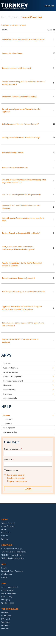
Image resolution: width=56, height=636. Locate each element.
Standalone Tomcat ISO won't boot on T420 (19, 96)
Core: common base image (11, 548)
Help (6, 406)
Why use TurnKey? (8, 523)
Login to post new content (13, 25)
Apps (6, 355)
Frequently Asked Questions (12, 571)
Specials (7, 363)
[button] (49, 5)
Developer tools (10, 398)
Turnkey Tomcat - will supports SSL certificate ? (21, 233)
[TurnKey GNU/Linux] (14, 8)
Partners (4, 535)
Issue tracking (9, 389)
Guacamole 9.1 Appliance (12, 53)
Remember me (12, 470)
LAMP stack (5, 619)
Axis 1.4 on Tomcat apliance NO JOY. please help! (21, 194)
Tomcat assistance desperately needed (18, 278)
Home (4, 17)
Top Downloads (9, 608)
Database (7, 394)
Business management (13, 381)
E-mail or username (13, 449)
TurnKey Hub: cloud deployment (13, 552)
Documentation (10, 432)
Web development (10, 368)
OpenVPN (5, 612)
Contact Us (5, 532)
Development (9, 428)
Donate (4, 577)
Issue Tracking (6, 596)
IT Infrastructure (10, 372)
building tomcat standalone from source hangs (21, 137)
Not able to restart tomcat (12, 152)
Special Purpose (7, 603)
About (4, 519)
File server (5, 625)
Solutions (6, 545)
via (19, 17)
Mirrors (4, 529)
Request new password (17, 481)
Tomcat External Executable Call (15, 167)
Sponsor (4, 539)
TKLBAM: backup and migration (13, 555)
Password (8, 459)
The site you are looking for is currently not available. (23, 291)
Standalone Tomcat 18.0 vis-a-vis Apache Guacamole (23, 39)
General (8, 423)
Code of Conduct (8, 526)
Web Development (8, 593)
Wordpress (5, 622)
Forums (12, 17)
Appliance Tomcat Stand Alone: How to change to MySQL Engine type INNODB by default (22, 307)
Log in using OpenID (15, 475)
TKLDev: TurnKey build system (12, 558)
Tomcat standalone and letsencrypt (16, 68)
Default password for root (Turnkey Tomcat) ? (20, 124)
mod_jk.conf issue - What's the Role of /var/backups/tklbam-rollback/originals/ (18, 248)
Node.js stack (6, 615)
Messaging (8, 385)
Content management (12, 376)
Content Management (9, 587)
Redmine (4, 628)
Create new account (15, 478)
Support (8, 419)
